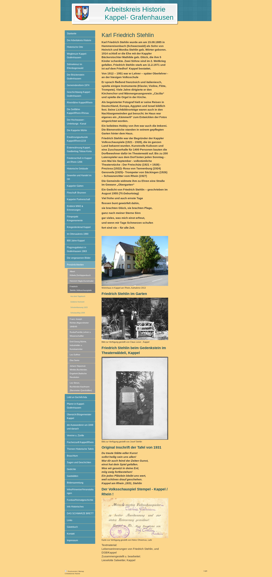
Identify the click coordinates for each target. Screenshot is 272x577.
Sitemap (81, 571)
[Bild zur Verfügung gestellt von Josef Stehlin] (135, 398)
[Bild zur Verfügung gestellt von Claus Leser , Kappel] (135, 319)
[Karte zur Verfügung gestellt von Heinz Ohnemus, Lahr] (135, 518)
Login (205, 571)
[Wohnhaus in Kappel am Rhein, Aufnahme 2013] (135, 261)
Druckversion (72, 571)
